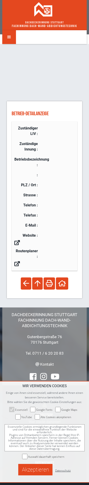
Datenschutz (63, 470)
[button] (9, 37)
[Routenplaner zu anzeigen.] (17, 264)
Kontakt (46, 364)
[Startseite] (43, 9)
